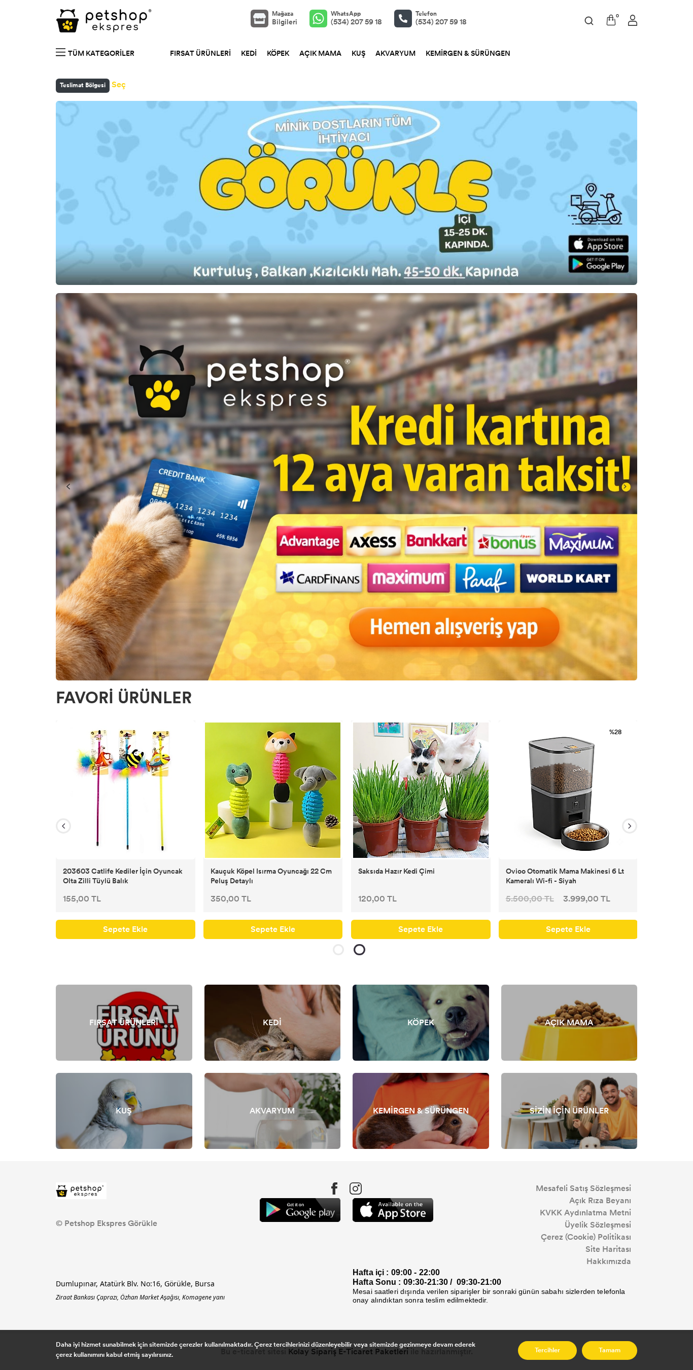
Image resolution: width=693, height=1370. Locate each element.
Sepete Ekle (130, 929)
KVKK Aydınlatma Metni (585, 1212)
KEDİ (249, 53)
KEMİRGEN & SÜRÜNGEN (468, 53)
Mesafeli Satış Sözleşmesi (583, 1188)
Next (625, 487)
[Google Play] (300, 1210)
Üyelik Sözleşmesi (598, 1225)
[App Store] (393, 1210)
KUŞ (358, 53)
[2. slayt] (359, 949)
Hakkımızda (608, 1261)
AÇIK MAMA (320, 53)
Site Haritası (608, 1249)
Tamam (609, 1350)
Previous (68, 487)
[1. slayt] (338, 949)
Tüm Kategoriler (101, 53)
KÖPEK (278, 53)
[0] (611, 20)
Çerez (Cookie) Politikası (586, 1237)
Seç (119, 84)
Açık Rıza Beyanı (600, 1200)
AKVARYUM (395, 53)
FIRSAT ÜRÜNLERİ (200, 53)
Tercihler (547, 1350)
